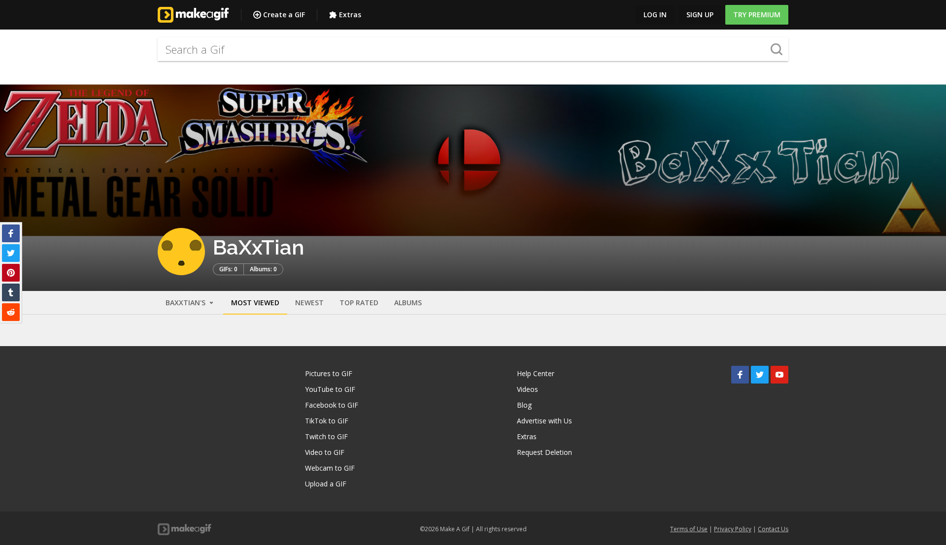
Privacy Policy (732, 529)
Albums (408, 302)
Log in (655, 14)
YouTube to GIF (330, 389)
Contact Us (773, 529)
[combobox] (473, 49)
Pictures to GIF (328, 373)
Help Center (535, 373)
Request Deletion (544, 452)
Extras (350, 14)
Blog (524, 405)
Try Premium (756, 14)
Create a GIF (284, 14)
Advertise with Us (544, 420)
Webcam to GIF (330, 468)
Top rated (358, 302)
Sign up (699, 14)
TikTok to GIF (326, 420)
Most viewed (255, 302)
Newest (309, 302)
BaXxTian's (186, 302)
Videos (527, 389)
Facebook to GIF (331, 405)
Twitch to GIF (326, 436)
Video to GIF (324, 452)
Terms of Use (689, 529)
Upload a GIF (325, 483)
